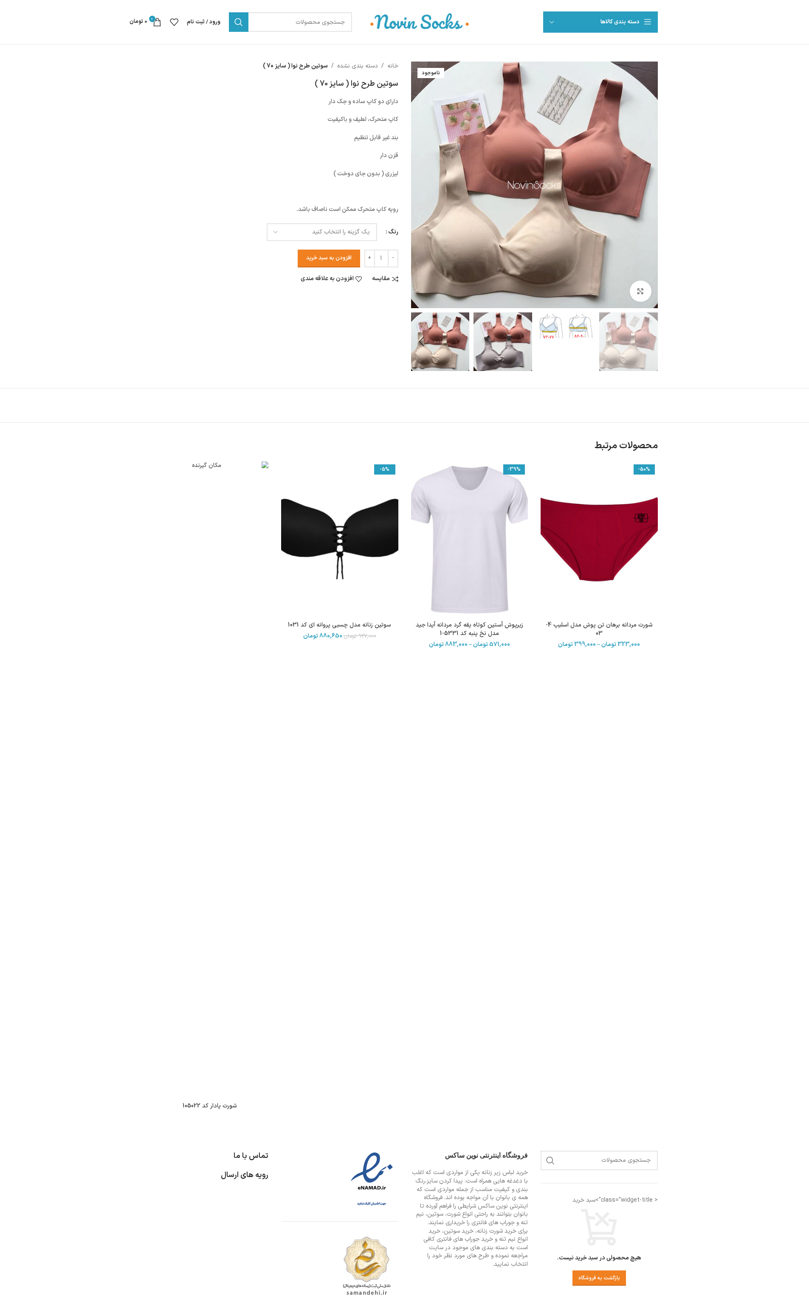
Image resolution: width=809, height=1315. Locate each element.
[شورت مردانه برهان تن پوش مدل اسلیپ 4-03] (599, 539)
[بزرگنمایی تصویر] (640, 291)
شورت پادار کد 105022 (210, 1105)
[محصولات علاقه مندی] (174, 22)
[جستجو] (238, 22)
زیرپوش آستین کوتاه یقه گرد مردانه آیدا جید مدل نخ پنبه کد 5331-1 (469, 629)
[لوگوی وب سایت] (420, 21)
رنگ (393, 232)
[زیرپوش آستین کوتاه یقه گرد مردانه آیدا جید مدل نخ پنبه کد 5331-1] (469, 539)
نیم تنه (507, 1239)
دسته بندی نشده (357, 66)
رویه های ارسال (244, 1175)
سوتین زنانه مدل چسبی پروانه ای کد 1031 (339, 625)
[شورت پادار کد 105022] (210, 779)
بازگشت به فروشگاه (599, 1278)
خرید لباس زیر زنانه (505, 1172)
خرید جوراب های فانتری (465, 1239)
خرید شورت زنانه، (495, 1231)
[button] (647, 341)
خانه (392, 66)
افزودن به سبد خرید (329, 258)
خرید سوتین (459, 1231)
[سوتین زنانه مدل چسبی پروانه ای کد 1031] (339, 539)
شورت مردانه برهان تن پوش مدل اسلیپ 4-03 (599, 629)
